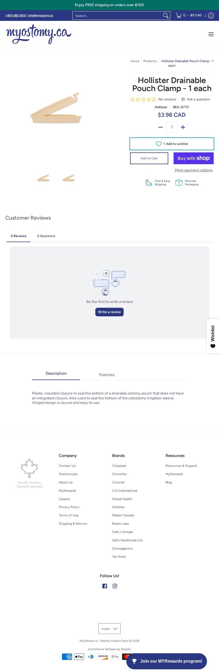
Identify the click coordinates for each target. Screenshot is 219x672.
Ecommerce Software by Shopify (109, 649)
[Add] (183, 127)
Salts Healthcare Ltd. (127, 540)
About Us (66, 482)
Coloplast (119, 466)
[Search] (166, 16)
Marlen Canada (123, 515)
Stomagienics (122, 548)
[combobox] (117, 16)
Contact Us (67, 466)
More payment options (194, 170)
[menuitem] (189, 15)
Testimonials (68, 474)
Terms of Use (69, 515)
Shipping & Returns (73, 523)
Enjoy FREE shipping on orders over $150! (109, 5)
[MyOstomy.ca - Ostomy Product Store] (38, 34)
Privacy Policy (69, 507)
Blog (169, 482)
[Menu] (211, 34)
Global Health (122, 499)
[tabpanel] (109, 392)
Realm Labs (120, 523)
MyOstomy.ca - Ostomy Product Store (104, 641)
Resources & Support (181, 466)
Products (150, 61)
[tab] (56, 375)
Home (134, 61)
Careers (64, 499)
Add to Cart (149, 158)
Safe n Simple (122, 532)
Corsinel (118, 482)
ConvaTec (119, 474)
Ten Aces (119, 556)
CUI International (124, 491)
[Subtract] (160, 127)
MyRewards (67, 491)
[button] (104, 586)
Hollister (161, 107)
